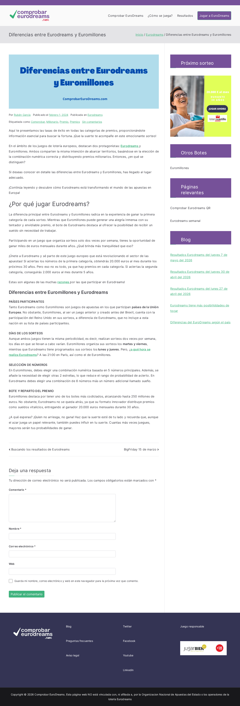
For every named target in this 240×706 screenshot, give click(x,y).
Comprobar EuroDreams (125, 15)
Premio (64, 121)
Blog (69, 626)
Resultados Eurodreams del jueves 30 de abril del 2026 (199, 274)
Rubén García (22, 114)
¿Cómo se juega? (160, 15)
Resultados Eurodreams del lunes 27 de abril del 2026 (198, 291)
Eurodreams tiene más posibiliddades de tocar (199, 308)
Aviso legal (72, 655)
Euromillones (179, 168)
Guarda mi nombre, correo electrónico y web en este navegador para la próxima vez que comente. (76, 580)
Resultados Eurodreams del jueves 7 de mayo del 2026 (198, 257)
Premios (75, 121)
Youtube (128, 655)
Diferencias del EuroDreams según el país (200, 322)
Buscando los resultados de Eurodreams (40, 449)
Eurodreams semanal (185, 221)
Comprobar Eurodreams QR (190, 208)
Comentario (17, 489)
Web (11, 563)
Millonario (52, 121)
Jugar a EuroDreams (214, 15)
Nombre (15, 528)
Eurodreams (95, 114)
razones (63, 282)
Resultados (185, 15)
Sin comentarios (92, 121)
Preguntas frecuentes (79, 640)
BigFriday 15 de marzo (140, 449)
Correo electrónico (22, 546)
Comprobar (38, 121)
